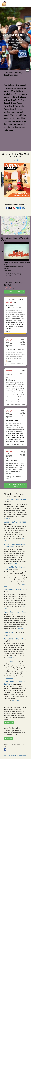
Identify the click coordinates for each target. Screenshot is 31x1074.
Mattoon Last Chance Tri (14, 589)
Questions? (8, 739)
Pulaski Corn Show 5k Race (15, 612)
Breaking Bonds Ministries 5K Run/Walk (14, 545)
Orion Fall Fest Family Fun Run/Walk (14, 682)
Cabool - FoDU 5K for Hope (15, 522)
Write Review (9, 722)
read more (8, 518)
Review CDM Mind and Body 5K (14, 292)
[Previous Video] (14, 160)
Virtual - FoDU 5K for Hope (15, 499)
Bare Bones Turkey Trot (13, 639)
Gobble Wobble (10, 661)
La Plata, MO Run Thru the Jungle (15, 568)
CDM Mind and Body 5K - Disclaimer (15, 755)
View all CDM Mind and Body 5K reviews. (15, 485)
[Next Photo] (17, 160)
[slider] (7, 287)
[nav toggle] (27, 70)
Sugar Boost (9, 632)
